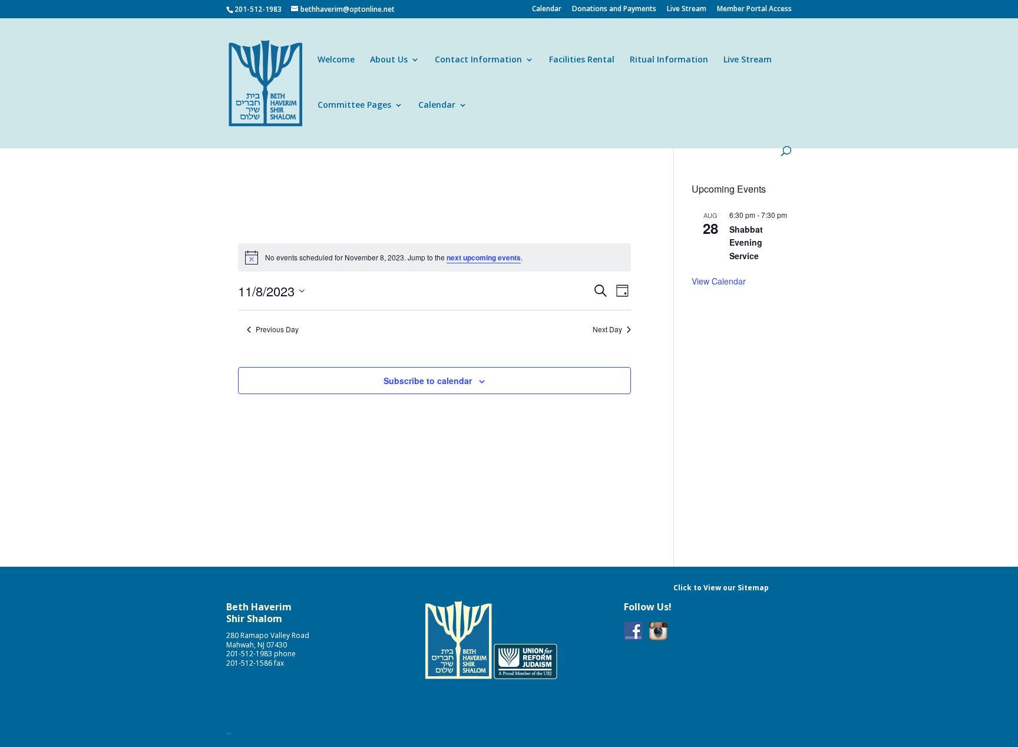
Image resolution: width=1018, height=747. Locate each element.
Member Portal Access (754, 9)
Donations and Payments (614, 9)
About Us (389, 60)
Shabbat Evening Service (746, 242)
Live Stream (686, 9)
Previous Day (277, 329)
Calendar (546, 9)
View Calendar (719, 281)
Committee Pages (354, 105)
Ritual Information (669, 60)
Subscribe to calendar (428, 380)
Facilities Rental (581, 60)
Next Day (607, 329)
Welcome (336, 60)
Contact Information (478, 60)
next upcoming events (484, 257)
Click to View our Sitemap (721, 588)
